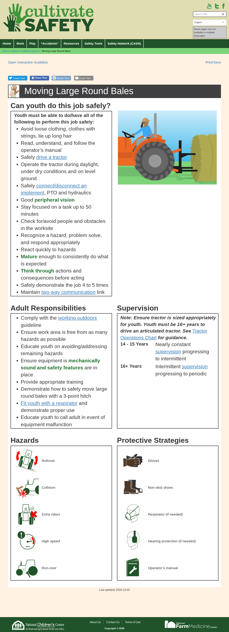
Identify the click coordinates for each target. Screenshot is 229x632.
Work (20, 43)
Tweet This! (19, 78)
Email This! (85, 78)
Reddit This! (63, 78)
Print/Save (213, 62)
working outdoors (77, 318)
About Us (95, 622)
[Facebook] (223, 6)
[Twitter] (217, 6)
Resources (71, 43)
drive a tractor (51, 157)
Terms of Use (133, 622)
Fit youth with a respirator (49, 403)
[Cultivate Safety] (48, 17)
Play (32, 43)
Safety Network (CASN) (124, 43)
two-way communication (68, 292)
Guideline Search (29, 51)
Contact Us (113, 622)
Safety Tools (93, 43)
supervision (168, 351)
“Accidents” (49, 43)
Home (7, 43)
